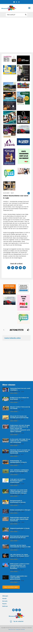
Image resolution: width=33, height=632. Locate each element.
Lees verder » (14, 393)
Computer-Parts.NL (20, 629)
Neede (4, 598)
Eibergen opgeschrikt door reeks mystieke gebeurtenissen (18, 577)
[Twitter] (16, 2)
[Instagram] (19, 2)
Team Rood (11, 629)
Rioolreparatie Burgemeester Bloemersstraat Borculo (19, 536)
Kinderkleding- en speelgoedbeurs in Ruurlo (18, 461)
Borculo (4, 601)
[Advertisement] (16, 35)
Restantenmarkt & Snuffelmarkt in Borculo (18, 501)
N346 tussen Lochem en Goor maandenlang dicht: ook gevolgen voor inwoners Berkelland (19, 566)
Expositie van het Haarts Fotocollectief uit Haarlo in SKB (20, 545)
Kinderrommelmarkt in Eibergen (20, 510)
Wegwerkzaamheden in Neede (20, 528)
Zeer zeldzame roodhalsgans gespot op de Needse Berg (19, 470)
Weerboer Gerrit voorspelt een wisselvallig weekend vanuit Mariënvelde (20, 451)
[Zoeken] (26, 15)
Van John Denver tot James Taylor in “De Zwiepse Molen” (19, 555)
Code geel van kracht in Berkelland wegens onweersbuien (17, 480)
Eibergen (5, 596)
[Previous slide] (3, 330)
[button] (28, 193)
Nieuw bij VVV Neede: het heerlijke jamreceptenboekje (19, 416)
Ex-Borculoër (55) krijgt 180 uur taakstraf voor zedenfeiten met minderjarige (20, 440)
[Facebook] (14, 2)
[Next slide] (29, 330)
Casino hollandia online (12, 338)
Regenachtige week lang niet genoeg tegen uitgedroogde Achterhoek (19, 519)
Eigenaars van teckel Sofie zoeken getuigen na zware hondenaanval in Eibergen (18, 491)
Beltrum (5, 606)
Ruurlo (4, 603)
